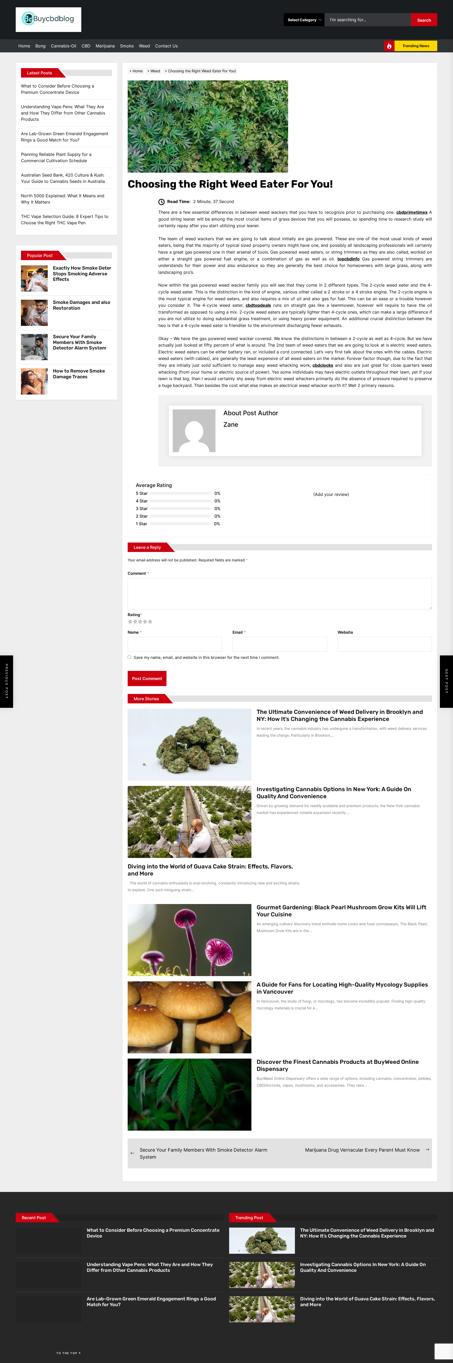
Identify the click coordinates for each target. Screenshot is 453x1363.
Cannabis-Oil (63, 45)
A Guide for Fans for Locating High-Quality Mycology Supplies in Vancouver (342, 988)
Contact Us (166, 45)
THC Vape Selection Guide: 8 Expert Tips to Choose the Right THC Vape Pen (65, 219)
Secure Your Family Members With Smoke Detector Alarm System (79, 342)
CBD (86, 45)
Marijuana (105, 45)
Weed (144, 45)
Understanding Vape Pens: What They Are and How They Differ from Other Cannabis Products (63, 113)
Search (424, 20)
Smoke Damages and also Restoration (81, 305)
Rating (135, 614)
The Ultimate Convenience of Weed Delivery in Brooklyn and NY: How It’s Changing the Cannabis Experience (340, 715)
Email (239, 632)
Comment (138, 573)
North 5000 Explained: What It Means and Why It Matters (62, 199)
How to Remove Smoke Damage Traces (79, 374)
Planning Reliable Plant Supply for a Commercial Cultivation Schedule (56, 157)
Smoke (127, 45)
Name (135, 632)
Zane (230, 424)
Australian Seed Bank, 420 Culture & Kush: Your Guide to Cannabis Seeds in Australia (63, 178)
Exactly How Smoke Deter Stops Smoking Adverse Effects (82, 273)
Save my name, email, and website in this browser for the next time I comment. (206, 657)
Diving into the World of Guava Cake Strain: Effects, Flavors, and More (210, 870)
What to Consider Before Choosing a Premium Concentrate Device (57, 89)
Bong (40, 45)
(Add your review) (331, 494)
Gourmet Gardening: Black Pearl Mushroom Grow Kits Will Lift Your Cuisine (341, 911)
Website (345, 632)
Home (24, 45)
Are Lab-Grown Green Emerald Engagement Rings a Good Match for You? (64, 137)
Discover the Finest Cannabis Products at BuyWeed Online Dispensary (338, 1065)
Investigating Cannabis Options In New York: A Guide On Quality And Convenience (334, 793)
